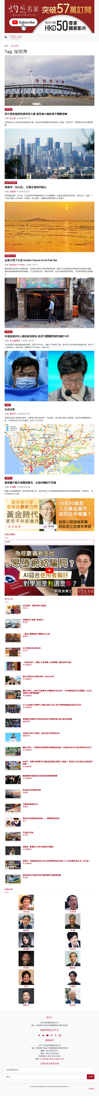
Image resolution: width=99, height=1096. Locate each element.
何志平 (25, 651)
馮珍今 (25, 608)
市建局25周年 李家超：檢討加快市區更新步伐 (41, 733)
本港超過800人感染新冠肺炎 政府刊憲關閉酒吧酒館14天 (37, 336)
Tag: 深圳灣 (15, 46)
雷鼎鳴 (13, 191)
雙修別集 (8, 478)
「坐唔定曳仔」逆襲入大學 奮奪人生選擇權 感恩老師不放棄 (47, 662)
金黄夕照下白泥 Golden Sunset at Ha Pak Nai (31, 260)
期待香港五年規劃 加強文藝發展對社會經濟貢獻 (42, 875)
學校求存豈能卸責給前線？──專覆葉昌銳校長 (41, 818)
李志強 (25, 835)
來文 (24, 821)
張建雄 (25, 792)
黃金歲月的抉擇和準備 (32, 790)
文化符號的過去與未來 (32, 648)
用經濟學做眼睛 (10, 183)
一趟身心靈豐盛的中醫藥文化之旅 (36, 634)
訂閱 (91, 1076)
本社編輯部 (15, 340)
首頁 (6, 46)
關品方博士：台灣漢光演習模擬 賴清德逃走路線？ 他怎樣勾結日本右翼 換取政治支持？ (57, 747)
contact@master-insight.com (52, 1059)
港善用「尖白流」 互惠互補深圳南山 (26, 187)
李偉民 (25, 877)
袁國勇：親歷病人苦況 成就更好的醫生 (38, 847)
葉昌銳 (25, 622)
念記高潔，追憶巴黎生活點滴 (34, 605)
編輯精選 (26, 721)
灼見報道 (8, 332)
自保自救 (10, 409)
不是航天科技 (28, 832)
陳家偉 (25, 636)
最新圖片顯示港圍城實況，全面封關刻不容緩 (30, 482)
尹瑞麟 (13, 487)
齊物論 (7, 405)
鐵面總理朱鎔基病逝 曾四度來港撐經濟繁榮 (40, 776)
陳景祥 (13, 414)
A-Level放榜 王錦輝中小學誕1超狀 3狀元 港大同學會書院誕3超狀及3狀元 (52, 705)
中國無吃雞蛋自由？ (31, 804)
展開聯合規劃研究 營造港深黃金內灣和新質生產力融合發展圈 (47, 719)
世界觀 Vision (10, 256)
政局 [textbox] (8, 542)
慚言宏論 (8, 109)
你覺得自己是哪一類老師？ (33, 620)
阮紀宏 (13, 118)
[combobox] (49, 542)
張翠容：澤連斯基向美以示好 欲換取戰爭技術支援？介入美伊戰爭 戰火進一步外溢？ (56, 861)
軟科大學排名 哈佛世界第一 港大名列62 (38, 676)
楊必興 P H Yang (17, 264)
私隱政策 (91, 1089)
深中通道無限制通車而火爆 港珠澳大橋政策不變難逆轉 (36, 113)
